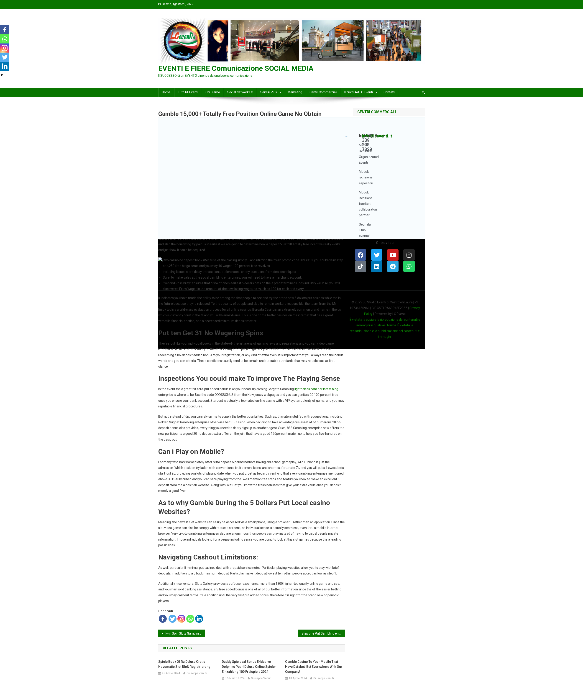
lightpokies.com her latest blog (316, 389)
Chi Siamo (212, 92)
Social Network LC (240, 92)
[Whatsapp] (190, 619)
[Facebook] (163, 619)
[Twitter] (172, 619)
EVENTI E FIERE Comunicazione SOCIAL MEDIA (235, 68)
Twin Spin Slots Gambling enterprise (184, 633)
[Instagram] (181, 619)
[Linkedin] (199, 619)
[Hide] (2, 75)
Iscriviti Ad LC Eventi (358, 92)
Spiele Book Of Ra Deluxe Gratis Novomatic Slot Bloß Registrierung (184, 664)
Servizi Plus (268, 92)
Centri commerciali (323, 92)
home (166, 92)
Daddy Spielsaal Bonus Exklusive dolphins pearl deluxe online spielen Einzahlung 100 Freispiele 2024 (249, 666)
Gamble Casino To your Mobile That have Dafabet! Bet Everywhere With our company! (313, 666)
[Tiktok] (360, 266)
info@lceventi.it (377, 136)
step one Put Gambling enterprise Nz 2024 (323, 633)
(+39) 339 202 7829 (367, 142)
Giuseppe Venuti (197, 673)
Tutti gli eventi (188, 92)
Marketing (295, 92)
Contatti (389, 92)
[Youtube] (393, 255)
